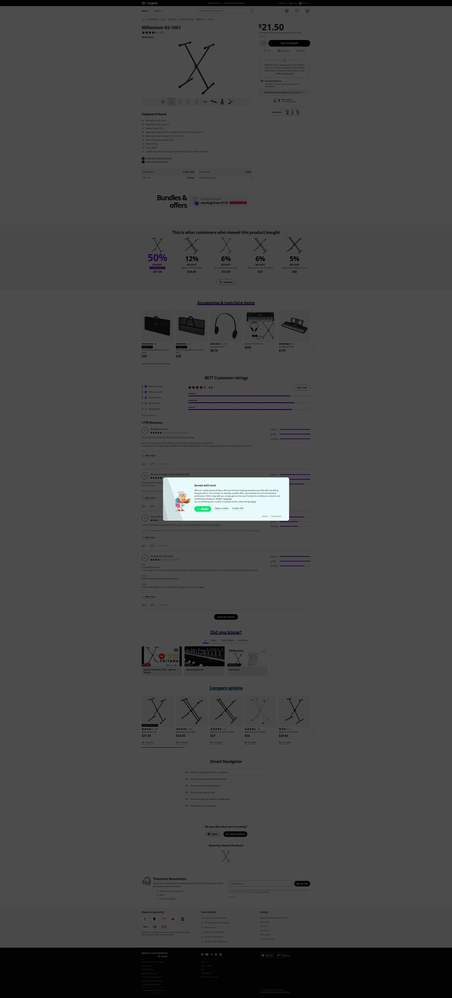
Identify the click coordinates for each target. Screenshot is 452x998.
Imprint (265, 516)
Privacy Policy (276, 516)
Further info (238, 508)
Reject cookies (222, 508)
